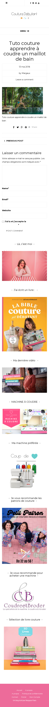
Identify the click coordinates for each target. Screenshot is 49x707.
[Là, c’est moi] (24, 266)
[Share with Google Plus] (22, 127)
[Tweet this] (18, 127)
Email (5, 199)
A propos (28, 690)
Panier (23, 697)
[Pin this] (26, 127)
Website (6, 210)
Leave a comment (24, 79)
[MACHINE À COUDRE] (24, 421)
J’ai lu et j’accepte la (20, 223)
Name (5, 188)
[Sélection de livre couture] (24, 649)
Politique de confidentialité (32, 694)
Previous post (14, 141)
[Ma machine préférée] (24, 469)
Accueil (19, 690)
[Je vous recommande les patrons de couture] (24, 536)
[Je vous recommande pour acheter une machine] (24, 596)
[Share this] (14, 127)
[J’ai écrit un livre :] (24, 324)
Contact (15, 697)
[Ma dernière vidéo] (24, 380)
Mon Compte (35, 697)
